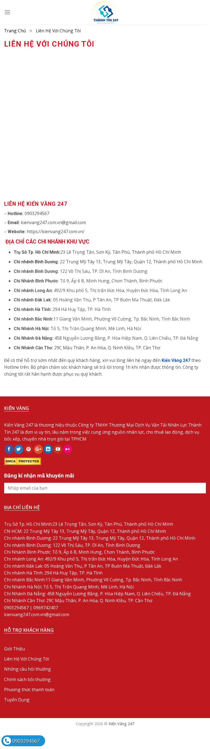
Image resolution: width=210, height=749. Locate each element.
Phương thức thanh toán (29, 690)
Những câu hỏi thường (27, 669)
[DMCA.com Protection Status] (22, 461)
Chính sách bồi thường (27, 679)
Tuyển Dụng (17, 700)
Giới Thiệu (14, 649)
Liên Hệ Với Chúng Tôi (26, 659)
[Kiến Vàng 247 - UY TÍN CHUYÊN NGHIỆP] (105, 12)
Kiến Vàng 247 (176, 360)
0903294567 (26, 740)
